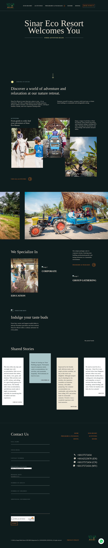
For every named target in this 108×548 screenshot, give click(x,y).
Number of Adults (18, 482)
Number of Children (19, 491)
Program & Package (19, 466)
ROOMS (70, 5)
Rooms (94, 439)
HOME (76, 433)
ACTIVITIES (39, 5)
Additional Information (20, 499)
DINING (77, 5)
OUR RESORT (27, 5)
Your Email (15, 450)
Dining (76, 439)
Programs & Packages (81, 265)
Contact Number (17, 458)
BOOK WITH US (89, 5)
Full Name (15, 441)
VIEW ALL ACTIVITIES (18, 179)
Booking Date (16, 474)
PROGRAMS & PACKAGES (54, 5)
